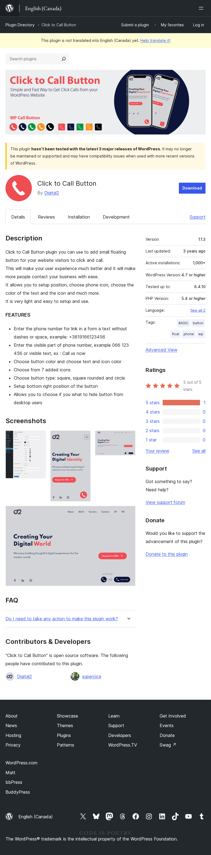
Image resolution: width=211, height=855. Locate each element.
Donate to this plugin (167, 554)
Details (18, 217)
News (11, 725)
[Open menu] (202, 8)
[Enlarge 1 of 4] (38, 438)
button (198, 323)
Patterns (65, 745)
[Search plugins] (63, 58)
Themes (65, 725)
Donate (167, 735)
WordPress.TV (122, 745)
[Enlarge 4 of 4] (128, 513)
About (11, 716)
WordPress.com (21, 762)
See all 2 (198, 310)
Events (167, 725)
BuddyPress (17, 792)
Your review (157, 451)
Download (192, 188)
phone (189, 334)
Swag (168, 745)
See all (199, 451)
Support (198, 217)
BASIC (183, 323)
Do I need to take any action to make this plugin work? (61, 618)
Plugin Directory (20, 24)
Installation (79, 217)
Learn (114, 716)
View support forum (165, 502)
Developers (119, 735)
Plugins (64, 735)
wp (200, 334)
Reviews (46, 217)
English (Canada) (35, 816)
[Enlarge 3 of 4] (128, 438)
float (175, 334)
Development (116, 217)
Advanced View (161, 349)
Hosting (13, 735)
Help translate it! (155, 40)
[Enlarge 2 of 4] (83, 438)
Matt (10, 772)
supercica (91, 676)
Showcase (67, 716)
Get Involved (173, 716)
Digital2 (51, 193)
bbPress (13, 782)
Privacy (13, 745)
